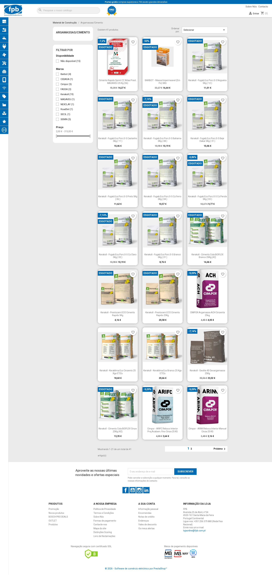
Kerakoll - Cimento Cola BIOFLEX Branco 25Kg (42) (207, 256)
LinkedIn (146, 490)
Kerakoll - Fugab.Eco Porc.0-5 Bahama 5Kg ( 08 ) (162, 139)
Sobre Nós (251, 6)
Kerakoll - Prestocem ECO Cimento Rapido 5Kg (118, 314)
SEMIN (66, 119)
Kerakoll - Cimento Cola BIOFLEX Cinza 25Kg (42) (118, 430)
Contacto (263, 6)
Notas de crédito (146, 517)
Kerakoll (67, 94)
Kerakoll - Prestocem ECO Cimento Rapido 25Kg (162, 314)
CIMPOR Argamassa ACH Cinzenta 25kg (207, 314)
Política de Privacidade (105, 509)
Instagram (139, 490)
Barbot (66, 74)
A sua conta (146, 503)
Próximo (220, 449)
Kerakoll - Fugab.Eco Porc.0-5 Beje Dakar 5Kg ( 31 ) (207, 139)
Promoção (54, 509)
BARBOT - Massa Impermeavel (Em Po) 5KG (162, 81)
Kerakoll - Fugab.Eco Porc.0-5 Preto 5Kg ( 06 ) (117, 198)
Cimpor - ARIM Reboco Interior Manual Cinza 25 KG (207, 430)
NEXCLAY (67, 104)
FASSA (66, 89)
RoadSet (67, 109)
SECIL (65, 114)
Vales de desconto (147, 524)
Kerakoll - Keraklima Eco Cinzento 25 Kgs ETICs (118, 372)
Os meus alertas (146, 528)
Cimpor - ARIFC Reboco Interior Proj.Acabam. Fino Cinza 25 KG (162, 430)
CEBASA (67, 79)
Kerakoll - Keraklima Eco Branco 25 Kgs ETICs (162, 372)
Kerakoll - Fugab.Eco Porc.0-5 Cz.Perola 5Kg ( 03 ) (207, 198)
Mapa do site (100, 528)
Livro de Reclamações (104, 536)
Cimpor (66, 84)
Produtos (53, 524)
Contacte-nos (100, 524)
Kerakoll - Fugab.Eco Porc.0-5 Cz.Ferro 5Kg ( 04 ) (162, 198)
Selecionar (205, 30)
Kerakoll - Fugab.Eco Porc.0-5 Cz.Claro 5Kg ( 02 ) (117, 256)
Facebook (125, 490)
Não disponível (70, 61)
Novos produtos (56, 513)
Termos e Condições (104, 513)
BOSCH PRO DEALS (58, 517)
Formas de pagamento (105, 520)
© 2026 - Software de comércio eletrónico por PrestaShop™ (136, 568)
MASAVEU (68, 99)
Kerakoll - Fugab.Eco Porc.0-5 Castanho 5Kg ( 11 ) (117, 139)
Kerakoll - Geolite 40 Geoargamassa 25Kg (207, 372)
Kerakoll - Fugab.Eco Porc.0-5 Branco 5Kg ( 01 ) (162, 256)
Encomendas (144, 513)
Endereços (143, 520)
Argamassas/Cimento (73, 32)
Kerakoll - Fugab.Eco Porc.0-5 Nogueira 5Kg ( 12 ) (207, 81)
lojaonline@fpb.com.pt (194, 530)
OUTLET (53, 520)
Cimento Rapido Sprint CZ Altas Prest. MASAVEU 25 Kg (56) (117, 81)
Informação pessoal (148, 509)
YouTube (132, 490)
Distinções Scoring (103, 532)
